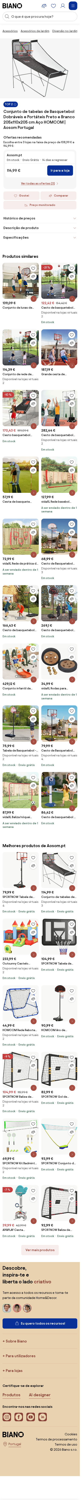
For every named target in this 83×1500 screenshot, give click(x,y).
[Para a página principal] (12, 5)
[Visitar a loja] (40, 68)
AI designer (40, 1394)
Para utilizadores (21, 1356)
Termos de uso (66, 1444)
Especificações (16, 237)
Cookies (71, 1434)
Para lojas (14, 1371)
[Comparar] (33, 276)
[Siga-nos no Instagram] (7, 1417)
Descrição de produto (21, 228)
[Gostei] (33, 268)
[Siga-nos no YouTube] (30, 1417)
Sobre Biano (16, 1341)
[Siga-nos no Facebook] (18, 1417)
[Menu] (73, 5)
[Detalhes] (34, 299)
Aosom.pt (14, 155)
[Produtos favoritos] (53, 5)
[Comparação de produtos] (44, 5)
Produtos (11, 1394)
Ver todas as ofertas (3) (38, 183)
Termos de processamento (56, 1439)
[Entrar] (63, 5)
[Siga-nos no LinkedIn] (42, 1417)
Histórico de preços (19, 218)
